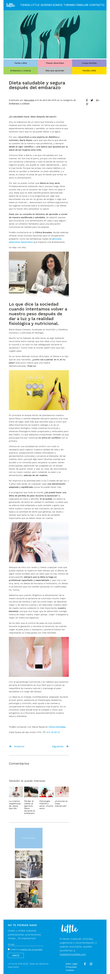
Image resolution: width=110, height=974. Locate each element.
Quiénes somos (51, 5)
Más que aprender (54, 70)
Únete (15, 955)
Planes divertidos (55, 63)
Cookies (70, 970)
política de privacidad (31, 949)
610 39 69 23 (53, 732)
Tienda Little (30, 5)
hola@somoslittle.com (73, 954)
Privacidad (71, 967)
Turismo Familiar (75, 5)
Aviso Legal (71, 963)
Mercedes (29, 100)
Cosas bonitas (89, 63)
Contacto (96, 5)
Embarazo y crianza (20, 70)
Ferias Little (20, 63)
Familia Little (89, 70)
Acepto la (26, 949)
